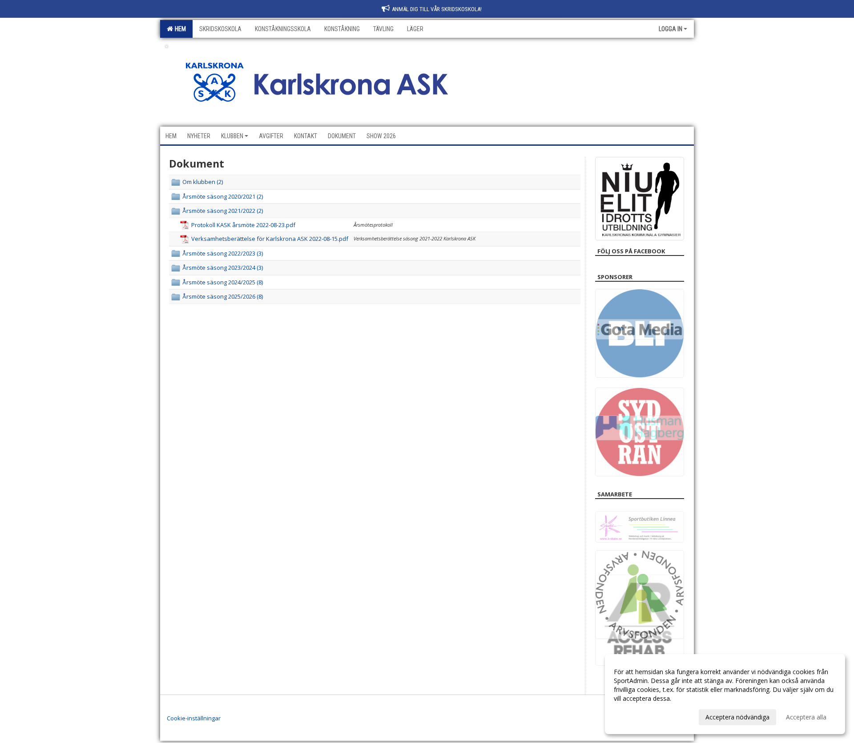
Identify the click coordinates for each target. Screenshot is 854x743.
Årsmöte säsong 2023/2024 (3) (222, 268)
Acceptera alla (806, 717)
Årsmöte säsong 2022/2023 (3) (222, 253)
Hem (179, 28)
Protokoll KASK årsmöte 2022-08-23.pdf (243, 225)
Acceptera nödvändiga (737, 717)
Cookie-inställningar (194, 718)
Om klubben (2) (202, 182)
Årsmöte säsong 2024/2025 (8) (222, 282)
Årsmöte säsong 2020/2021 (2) (222, 196)
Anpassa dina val (638, 716)
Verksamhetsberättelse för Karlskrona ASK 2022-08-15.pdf (269, 239)
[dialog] (725, 694)
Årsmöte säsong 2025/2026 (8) (222, 296)
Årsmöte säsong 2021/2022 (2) (222, 211)
